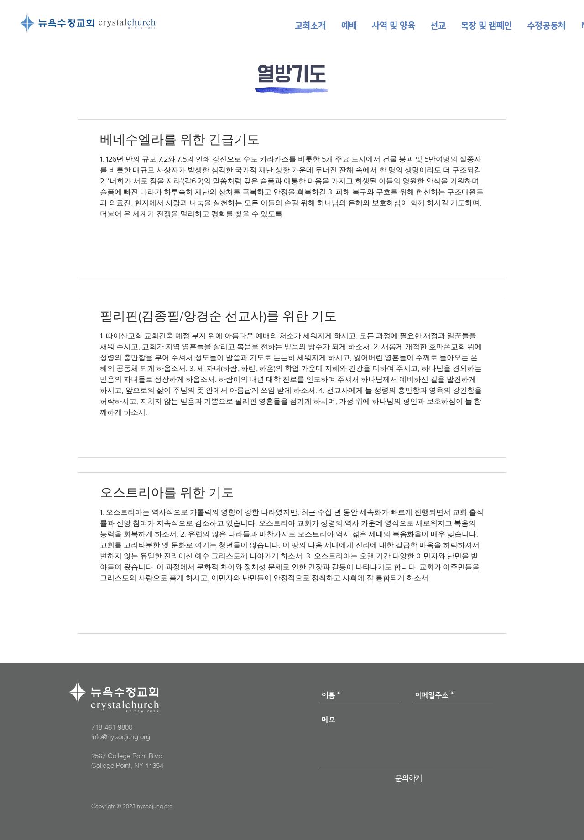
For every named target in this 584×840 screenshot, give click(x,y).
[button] (310, 26)
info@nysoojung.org (120, 736)
